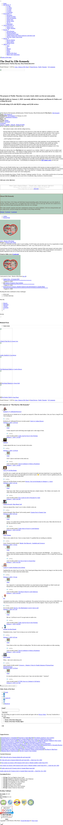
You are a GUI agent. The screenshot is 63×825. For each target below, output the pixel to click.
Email (4, 708)
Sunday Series (10, 21)
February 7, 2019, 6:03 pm (13, 499)
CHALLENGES (8, 25)
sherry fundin (6, 657)
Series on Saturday (11, 18)
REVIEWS (6, 5)
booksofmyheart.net (6, 812)
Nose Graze (35, 820)
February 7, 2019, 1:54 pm (13, 465)
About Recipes (10, 31)
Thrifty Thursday (11, 28)
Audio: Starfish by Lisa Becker (8, 355)
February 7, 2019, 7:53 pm (10, 577)
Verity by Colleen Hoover (37, 421)
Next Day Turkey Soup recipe (14, 37)
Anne (8, 46)
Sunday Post (10, 19)
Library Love (10, 27)
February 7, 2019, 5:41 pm (10, 483)
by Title (8, 6)
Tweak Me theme (25, 820)
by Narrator (10, 12)
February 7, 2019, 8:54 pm (13, 593)
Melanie (9, 48)
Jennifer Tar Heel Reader (9, 629)
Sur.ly (10, 816)
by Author (9, 8)
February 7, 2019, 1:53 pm (13, 437)
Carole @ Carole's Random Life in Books (14, 567)
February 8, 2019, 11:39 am (10, 668)
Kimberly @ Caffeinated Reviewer (12, 411)
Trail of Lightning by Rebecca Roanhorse (29, 463)
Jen (4, 598)
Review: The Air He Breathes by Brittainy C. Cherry (39, 481)
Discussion (9, 15)
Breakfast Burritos (11, 32)
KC (7, 47)
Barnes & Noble (20, 124)
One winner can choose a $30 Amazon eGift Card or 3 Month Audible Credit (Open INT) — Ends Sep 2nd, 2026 (29, 765)
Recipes (5, 29)
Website (2, 212)
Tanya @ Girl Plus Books (10, 470)
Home (4, 3)
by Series (9, 10)
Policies (5, 38)
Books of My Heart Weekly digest (14, 721)
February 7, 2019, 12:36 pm (10, 450)
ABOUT (6, 44)
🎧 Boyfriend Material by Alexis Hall (10, 383)
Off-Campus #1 (8, 114)
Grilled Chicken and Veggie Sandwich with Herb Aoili (21, 35)
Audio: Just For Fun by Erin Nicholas (28, 436)
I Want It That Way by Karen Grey (9, 341)
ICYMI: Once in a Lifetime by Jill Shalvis (29, 681)
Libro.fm (12, 124)
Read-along (10, 24)
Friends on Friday (11, 16)
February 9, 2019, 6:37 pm (13, 683)
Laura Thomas (7, 535)
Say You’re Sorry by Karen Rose (26, 561)
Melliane (5, 442)
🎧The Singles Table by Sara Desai (9, 397)
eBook (6, 120)
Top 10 (8, 22)
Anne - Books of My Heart (22, 67)
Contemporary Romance (11, 117)
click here (36, 188)
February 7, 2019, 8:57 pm (10, 609)
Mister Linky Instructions (13, 54)
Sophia (8, 51)
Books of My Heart (12, 53)
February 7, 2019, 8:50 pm (13, 530)
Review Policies (11, 40)
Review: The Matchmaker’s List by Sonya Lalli (26, 608)
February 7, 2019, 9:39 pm (13, 652)
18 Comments (51, 67)
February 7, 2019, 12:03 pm (10, 422)
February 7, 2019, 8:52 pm (13, 562)
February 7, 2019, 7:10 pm (10, 544)
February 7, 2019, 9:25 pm (10, 637)
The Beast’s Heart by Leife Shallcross (28, 591)
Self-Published (11, 116)
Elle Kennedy (56, 113)
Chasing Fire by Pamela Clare (38, 512)
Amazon (2, 124)
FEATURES (7, 13)
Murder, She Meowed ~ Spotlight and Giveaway (32, 543)
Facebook (7, 212)
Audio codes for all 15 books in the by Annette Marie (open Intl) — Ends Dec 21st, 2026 (23, 771)
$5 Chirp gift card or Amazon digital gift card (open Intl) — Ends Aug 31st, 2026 (21, 760)
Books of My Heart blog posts (13, 720)
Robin (8, 50)
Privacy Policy (10, 41)
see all (24, 276)
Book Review (33, 67)
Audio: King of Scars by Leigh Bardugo (28, 528)
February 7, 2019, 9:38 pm (13, 624)
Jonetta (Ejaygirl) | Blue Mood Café (12, 504)
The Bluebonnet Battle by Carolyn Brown (11, 369)
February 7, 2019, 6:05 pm (10, 514)
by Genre (9, 9)
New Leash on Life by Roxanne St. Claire (29, 497)
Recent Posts (6, 217)
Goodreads (3, 123)
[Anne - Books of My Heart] (10, 239)
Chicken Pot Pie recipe (12, 34)
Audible (7, 124)
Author (5, 216)
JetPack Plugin (10, 43)
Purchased (7, 121)
